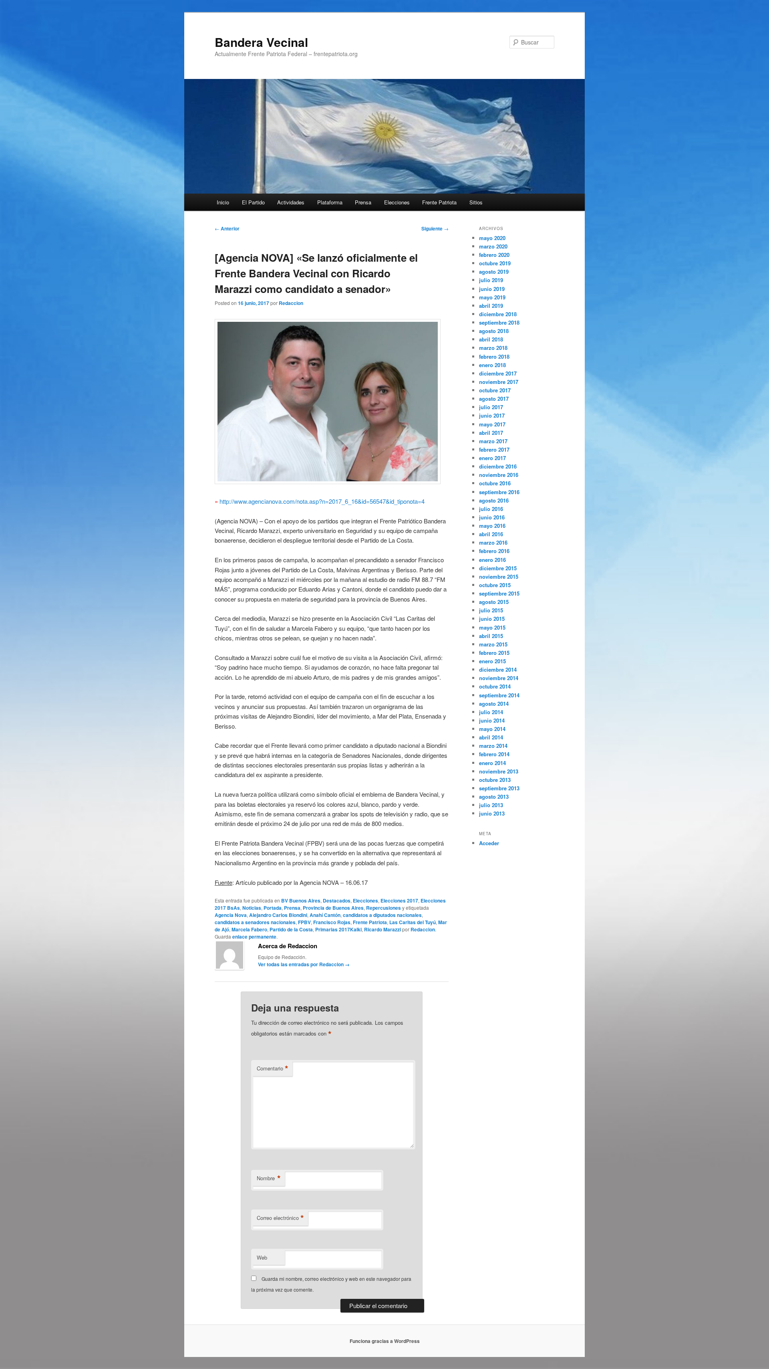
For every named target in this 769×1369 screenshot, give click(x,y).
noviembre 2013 (498, 771)
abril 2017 (491, 432)
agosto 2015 (494, 602)
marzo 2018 (493, 347)
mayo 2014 (492, 729)
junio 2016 (492, 517)
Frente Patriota (439, 202)
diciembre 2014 (498, 669)
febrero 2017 (494, 449)
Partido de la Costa (291, 929)
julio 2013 (491, 805)
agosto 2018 (494, 331)
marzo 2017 (493, 441)
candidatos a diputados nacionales (382, 915)
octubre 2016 (495, 483)
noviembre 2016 (498, 475)
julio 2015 (491, 610)
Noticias (251, 907)
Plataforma (329, 202)
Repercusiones (383, 907)
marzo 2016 (493, 542)
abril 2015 (491, 636)
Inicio (223, 202)
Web (262, 1257)
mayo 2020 (492, 238)
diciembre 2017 (498, 373)
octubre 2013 (495, 779)
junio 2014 (492, 720)
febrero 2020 (494, 254)
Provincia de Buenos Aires (333, 907)
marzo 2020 (493, 246)
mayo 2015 (492, 627)
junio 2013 (492, 813)
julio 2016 (491, 509)
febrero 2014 (494, 754)
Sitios (476, 202)
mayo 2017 (492, 424)
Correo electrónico (280, 1218)
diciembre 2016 (498, 466)
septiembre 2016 (499, 492)
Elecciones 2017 (399, 900)
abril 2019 (491, 305)
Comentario (272, 1068)
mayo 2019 (492, 297)
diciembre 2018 (498, 314)
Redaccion (291, 303)
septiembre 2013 (499, 788)
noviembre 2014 (498, 678)
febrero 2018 (494, 356)
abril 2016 (491, 534)
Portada (273, 907)
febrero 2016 (494, 551)
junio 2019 (492, 289)
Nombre (269, 1178)
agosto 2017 (494, 398)
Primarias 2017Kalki (338, 929)
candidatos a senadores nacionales (255, 922)
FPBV (304, 922)
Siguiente (435, 228)
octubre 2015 (495, 585)
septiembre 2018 (499, 322)
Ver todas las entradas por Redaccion (304, 964)
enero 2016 (492, 559)
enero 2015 (492, 661)
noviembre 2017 (498, 382)
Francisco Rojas (331, 922)
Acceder (489, 843)
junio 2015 (492, 618)
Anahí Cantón (325, 915)
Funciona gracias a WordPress (385, 1341)
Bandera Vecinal (261, 41)
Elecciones (397, 202)
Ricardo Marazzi (382, 929)
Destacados (336, 900)
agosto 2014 (494, 703)
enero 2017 (492, 458)
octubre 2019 (495, 263)
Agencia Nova (231, 915)
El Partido (253, 202)
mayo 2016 (492, 525)
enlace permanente (254, 936)
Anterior (227, 228)
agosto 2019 (494, 271)
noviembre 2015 (498, 576)
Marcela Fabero (249, 929)
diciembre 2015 (498, 568)
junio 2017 (492, 415)
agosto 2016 (494, 500)
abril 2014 (491, 737)
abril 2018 (491, 339)
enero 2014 (492, 763)
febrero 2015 (494, 652)
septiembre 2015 (499, 593)
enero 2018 (492, 365)
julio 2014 (491, 712)
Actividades (290, 202)
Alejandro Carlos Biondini (278, 915)
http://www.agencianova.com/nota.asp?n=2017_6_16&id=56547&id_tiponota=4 (322, 501)
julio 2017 (491, 407)
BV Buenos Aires (300, 900)
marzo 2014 (493, 745)
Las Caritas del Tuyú (412, 922)
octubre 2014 (495, 686)
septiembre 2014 (499, 695)
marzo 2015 (493, 644)
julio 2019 (491, 280)
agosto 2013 (494, 796)
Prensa (363, 202)
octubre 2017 (495, 390)
